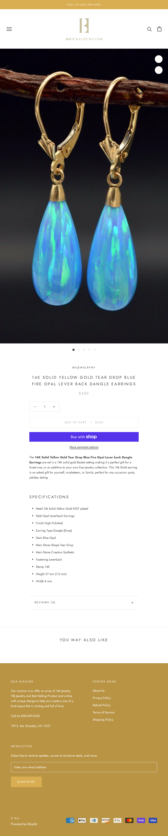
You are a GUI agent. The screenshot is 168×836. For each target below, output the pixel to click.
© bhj (15, 818)
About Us (99, 690)
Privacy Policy (102, 698)
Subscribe (26, 782)
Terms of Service (103, 712)
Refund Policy (101, 705)
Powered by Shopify (24, 824)
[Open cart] (159, 28)
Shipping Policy (103, 719)
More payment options (84, 447)
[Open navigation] (9, 29)
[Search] (149, 29)
